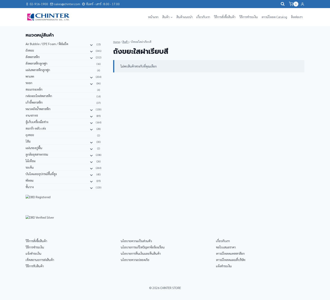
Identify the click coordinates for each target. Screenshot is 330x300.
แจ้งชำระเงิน (33, 253)
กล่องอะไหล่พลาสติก (39, 96)
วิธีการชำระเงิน (248, 17)
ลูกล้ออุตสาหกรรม (37, 154)
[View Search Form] (283, 4)
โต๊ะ (28, 141)
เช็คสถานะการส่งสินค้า (40, 260)
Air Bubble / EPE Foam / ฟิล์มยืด (47, 44)
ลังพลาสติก (33, 57)
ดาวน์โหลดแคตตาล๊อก (230, 253)
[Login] (302, 4)
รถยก (29, 83)
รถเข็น (30, 167)
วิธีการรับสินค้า (35, 266)
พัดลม (29, 180)
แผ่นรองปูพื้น (34, 148)
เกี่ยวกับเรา (203, 17)
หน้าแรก (153, 17)
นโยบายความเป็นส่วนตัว (136, 241)
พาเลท (30, 76)
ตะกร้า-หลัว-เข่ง (36, 128)
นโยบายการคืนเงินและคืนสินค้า (141, 253)
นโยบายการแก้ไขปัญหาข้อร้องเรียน (143, 247)
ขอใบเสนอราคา (226, 247)
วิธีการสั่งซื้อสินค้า (224, 17)
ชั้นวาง (30, 187)
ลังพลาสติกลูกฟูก (36, 63)
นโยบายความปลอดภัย (135, 260)
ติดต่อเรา (297, 17)
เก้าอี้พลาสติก (34, 102)
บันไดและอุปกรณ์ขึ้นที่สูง (41, 174)
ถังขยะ (30, 50)
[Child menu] (91, 45)
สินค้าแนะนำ (184, 17)
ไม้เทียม (30, 161)
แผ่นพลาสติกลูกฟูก (38, 70)
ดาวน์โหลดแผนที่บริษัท (230, 260)
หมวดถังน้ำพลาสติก (38, 109)
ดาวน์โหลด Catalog (274, 17)
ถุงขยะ (30, 135)
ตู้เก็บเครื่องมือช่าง (37, 122)
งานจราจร (32, 115)
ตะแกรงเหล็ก (34, 89)
